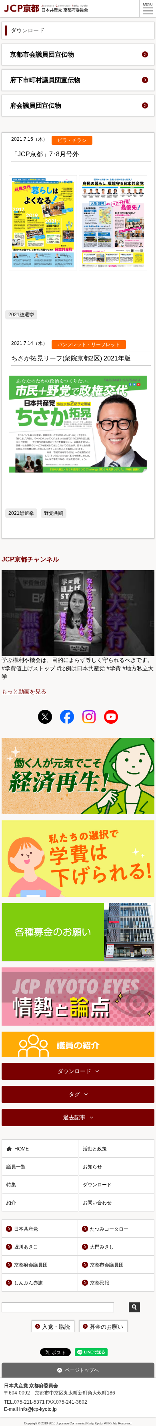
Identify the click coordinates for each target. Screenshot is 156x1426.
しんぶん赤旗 (28, 1283)
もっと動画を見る (24, 691)
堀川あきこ (26, 1247)
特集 (11, 1185)
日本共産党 (26, 1229)
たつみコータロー (109, 1229)
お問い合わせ (97, 1202)
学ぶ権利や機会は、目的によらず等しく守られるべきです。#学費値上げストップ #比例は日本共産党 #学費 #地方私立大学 (78, 668)
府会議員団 (35, 105)
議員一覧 (16, 1167)
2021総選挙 (21, 314)
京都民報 (99, 1283)
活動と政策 (95, 1149)
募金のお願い (106, 1327)
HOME (21, 1149)
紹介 (11, 1202)
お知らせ (92, 1167)
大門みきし (102, 1247)
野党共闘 (53, 513)
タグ (74, 1094)
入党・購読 (56, 1327)
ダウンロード (74, 1071)
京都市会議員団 (42, 54)
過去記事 (74, 1117)
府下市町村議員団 (45, 80)
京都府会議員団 (31, 1265)
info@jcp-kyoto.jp (38, 1409)
